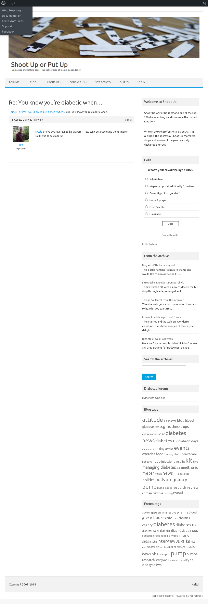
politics (148, 480)
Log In (141, 82)
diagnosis (147, 449)
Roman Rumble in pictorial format (162, 317)
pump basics (164, 487)
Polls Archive (149, 244)
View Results (170, 235)
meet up (163, 547)
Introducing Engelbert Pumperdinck (163, 282)
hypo (157, 461)
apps (153, 512)
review (193, 487)
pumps (192, 554)
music (158, 473)
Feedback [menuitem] (8, 31)
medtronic (189, 467)
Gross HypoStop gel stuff (165, 193)
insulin (180, 461)
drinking (159, 448)
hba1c (177, 454)
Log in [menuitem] (12, 3)
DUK (195, 530)
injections (168, 461)
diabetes (164, 524)
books (159, 517)
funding (168, 454)
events (182, 448)
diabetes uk (166, 440)
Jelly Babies (156, 179)
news (167, 473)
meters (181, 546)
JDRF (180, 541)
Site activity (103, 82)
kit (189, 460)
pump (149, 487)
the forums (173, 560)
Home (12, 112)
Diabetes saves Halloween (157, 338)
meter (148, 473)
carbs (157, 427)
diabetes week (150, 530)
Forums (14, 82)
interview (166, 541)
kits (193, 541)
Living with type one (153, 397)
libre (195, 461)
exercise (148, 454)
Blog (33, 82)
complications (150, 434)
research (179, 487)
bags (168, 512)
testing (168, 493)
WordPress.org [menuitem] (11, 10)
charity (147, 525)
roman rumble (152, 493)
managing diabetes (159, 467)
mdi (178, 468)
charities (184, 518)
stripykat (161, 560)
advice (146, 512)
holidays (147, 461)
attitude (152, 419)
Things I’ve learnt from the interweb (163, 300)
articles (162, 512)
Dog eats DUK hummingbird (158, 265)
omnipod (164, 554)
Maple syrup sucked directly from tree (172, 186)
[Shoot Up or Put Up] (104, 70)
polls (160, 479)
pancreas (184, 474)
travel (178, 493)
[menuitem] (3, 3)
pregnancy (176, 479)
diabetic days (188, 441)
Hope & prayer (158, 200)
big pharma (170, 421)
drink (188, 531)
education (148, 535)
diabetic (165, 530)
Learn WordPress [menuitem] (13, 21)
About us (53, 82)
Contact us (77, 82)
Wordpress (196, 595)
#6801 (128, 119)
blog (180, 420)
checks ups (180, 426)
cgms (166, 426)
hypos (174, 535)
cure (162, 434)
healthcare (189, 454)
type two (155, 565)
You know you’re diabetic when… (47, 112)
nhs (176, 473)
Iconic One (158, 595)
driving (169, 448)
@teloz (39, 131)
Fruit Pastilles (157, 207)
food (159, 454)
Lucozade (155, 214)
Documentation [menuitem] (11, 15)
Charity (124, 82)
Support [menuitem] (7, 26)
